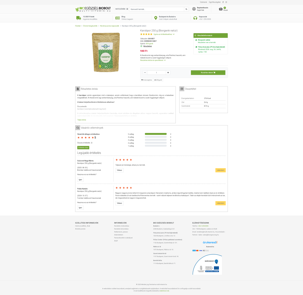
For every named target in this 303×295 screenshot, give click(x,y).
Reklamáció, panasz (121, 232)
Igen (80, 180)
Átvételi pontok (80, 229)
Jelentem (220, 170)
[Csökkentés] (145, 73)
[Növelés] (168, 73)
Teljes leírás (81, 120)
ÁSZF (116, 241)
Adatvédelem (118, 235)
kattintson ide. (164, 291)
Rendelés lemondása (121, 229)
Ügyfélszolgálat (215, 2)
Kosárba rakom (207, 73)
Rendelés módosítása (121, 226)
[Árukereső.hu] (210, 243)
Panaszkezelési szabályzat (123, 238)
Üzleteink (203, 2)
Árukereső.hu (210, 246)
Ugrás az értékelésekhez (163, 34)
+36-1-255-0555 (203, 226)
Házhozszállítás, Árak (82, 226)
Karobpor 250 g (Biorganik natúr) (89, 163)
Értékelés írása (83, 147)
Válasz (119, 170)
